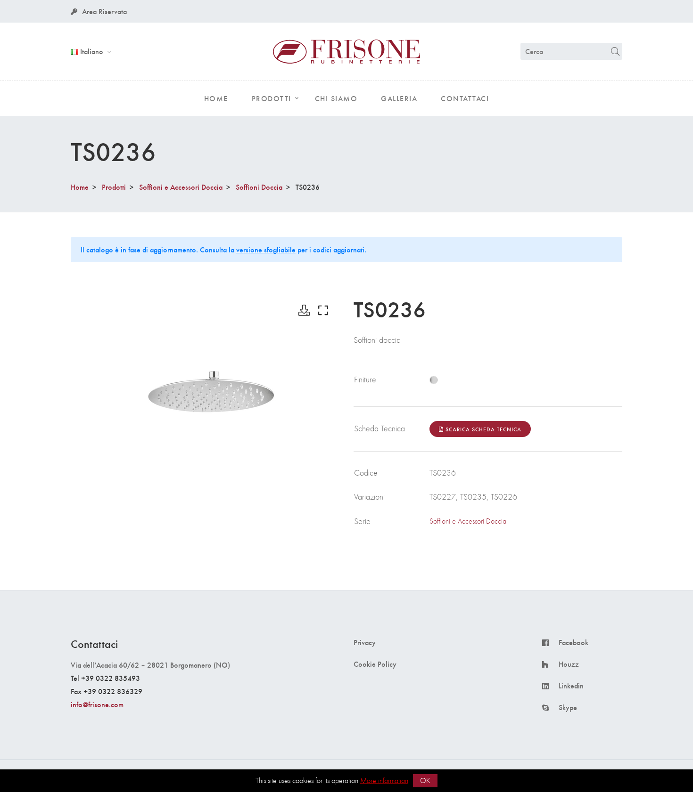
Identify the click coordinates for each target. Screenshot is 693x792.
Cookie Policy (375, 664)
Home (80, 187)
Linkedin (571, 685)
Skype (568, 707)
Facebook (573, 642)
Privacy (365, 642)
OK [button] (425, 780)
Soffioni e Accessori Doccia (181, 187)
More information (384, 780)
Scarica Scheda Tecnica (482, 429)
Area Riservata (104, 11)
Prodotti (114, 187)
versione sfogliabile (266, 249)
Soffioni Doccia (259, 187)
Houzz (569, 664)
